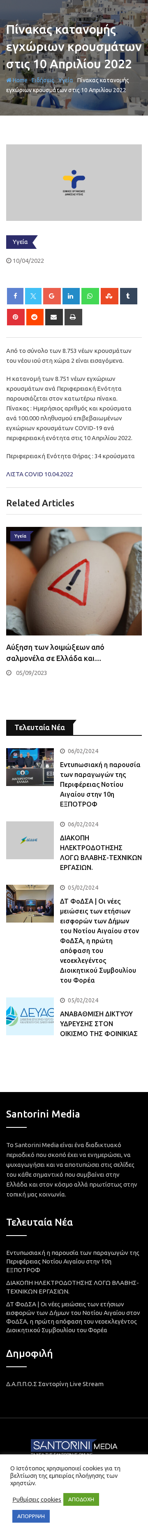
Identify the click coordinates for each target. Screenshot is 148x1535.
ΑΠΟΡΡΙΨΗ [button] (31, 1516)
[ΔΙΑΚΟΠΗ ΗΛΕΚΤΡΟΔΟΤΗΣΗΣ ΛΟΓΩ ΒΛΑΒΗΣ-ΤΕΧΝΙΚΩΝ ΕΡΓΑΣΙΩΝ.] (30, 840)
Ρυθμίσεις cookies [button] (36, 1499)
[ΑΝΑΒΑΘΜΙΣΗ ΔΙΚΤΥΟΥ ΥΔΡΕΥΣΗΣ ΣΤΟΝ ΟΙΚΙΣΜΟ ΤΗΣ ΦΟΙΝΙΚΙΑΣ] (30, 1016)
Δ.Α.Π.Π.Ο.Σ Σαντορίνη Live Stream (55, 1383)
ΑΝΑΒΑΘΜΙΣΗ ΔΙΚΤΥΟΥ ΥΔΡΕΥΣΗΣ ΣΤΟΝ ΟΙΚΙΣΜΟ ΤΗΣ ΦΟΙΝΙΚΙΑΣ (99, 1023)
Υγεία (65, 80)
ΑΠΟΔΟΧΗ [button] (81, 1499)
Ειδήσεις (43, 80)
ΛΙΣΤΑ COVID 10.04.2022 (39, 474)
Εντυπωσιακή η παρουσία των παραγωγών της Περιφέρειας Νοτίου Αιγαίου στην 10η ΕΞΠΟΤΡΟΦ (100, 784)
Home (20, 80)
